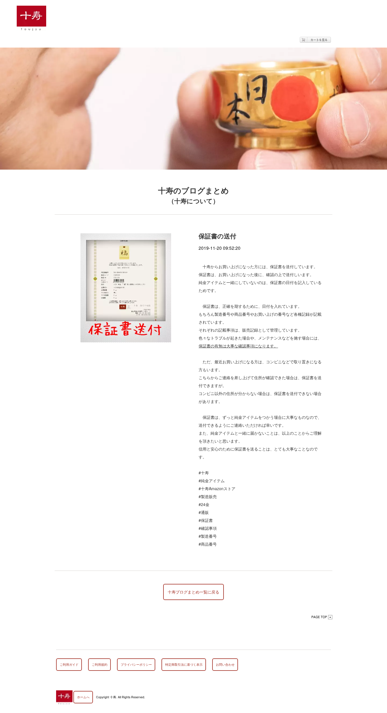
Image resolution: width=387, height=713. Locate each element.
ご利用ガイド (69, 664)
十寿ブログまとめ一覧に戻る (193, 592)
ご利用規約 (99, 664)
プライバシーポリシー (136, 664)
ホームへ (83, 697)
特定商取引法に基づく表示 (184, 664)
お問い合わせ (225, 664)
